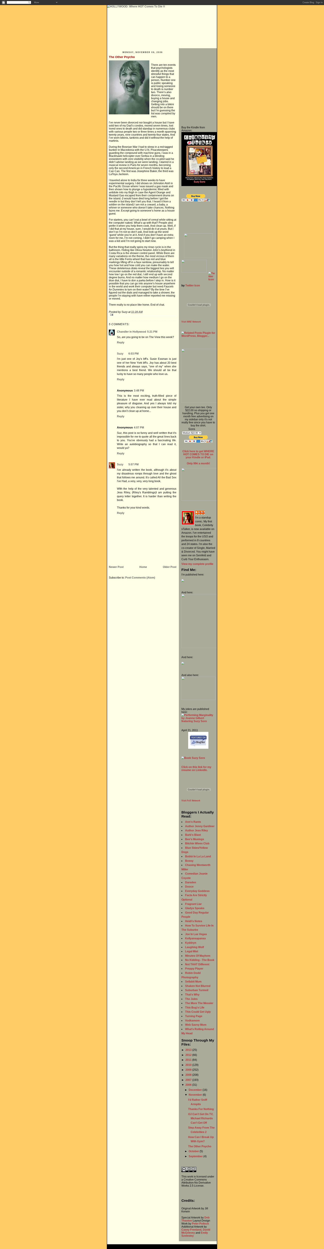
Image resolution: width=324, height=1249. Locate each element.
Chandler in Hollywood (131, 331)
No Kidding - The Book (199, 960)
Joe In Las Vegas (196, 934)
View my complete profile (197, 564)
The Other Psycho (122, 57)
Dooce (189, 886)
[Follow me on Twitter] (198, 276)
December (195, 1089)
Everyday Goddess (197, 891)
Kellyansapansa (195, 938)
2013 (188, 1049)
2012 (188, 1055)
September (196, 1156)
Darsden (190, 882)
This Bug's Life (194, 1007)
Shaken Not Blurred (197, 986)
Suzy (120, 353)
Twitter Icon (192, 285)
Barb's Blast (193, 834)
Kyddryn (190, 942)
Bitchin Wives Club (197, 843)
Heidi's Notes (193, 921)
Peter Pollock (200, 1223)
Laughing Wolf (194, 947)
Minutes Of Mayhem (197, 955)
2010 (188, 1064)
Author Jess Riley (196, 830)
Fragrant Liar (193, 904)
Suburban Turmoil (196, 990)
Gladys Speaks (194, 908)
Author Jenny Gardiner (199, 826)
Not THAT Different (197, 964)
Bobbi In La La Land (198, 856)
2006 (188, 1084)
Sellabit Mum (193, 981)
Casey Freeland (191, 1229)
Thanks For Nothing (201, 1109)
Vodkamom (192, 1020)
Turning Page (193, 1016)
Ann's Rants (193, 821)
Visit (191, 321)
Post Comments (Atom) (140, 577)
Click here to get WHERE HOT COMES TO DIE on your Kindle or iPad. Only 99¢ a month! (198, 457)
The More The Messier (199, 1003)
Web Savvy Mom (195, 1024)
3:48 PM (139, 390)
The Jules (191, 999)
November (196, 1094)
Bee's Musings (194, 839)
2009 (188, 1069)
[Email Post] (142, 315)
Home (143, 567)
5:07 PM (133, 464)
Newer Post (116, 567)
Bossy (189, 860)
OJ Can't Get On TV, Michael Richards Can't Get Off (200, 1118)
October (194, 1151)
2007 (188, 1079)
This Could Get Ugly (198, 1011)
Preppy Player (194, 968)
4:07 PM (139, 427)
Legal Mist (191, 951)
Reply (120, 342)
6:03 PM (133, 353)
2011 (188, 1059)
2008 (188, 1074)
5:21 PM (152, 331)
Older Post (169, 567)
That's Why (192, 994)
